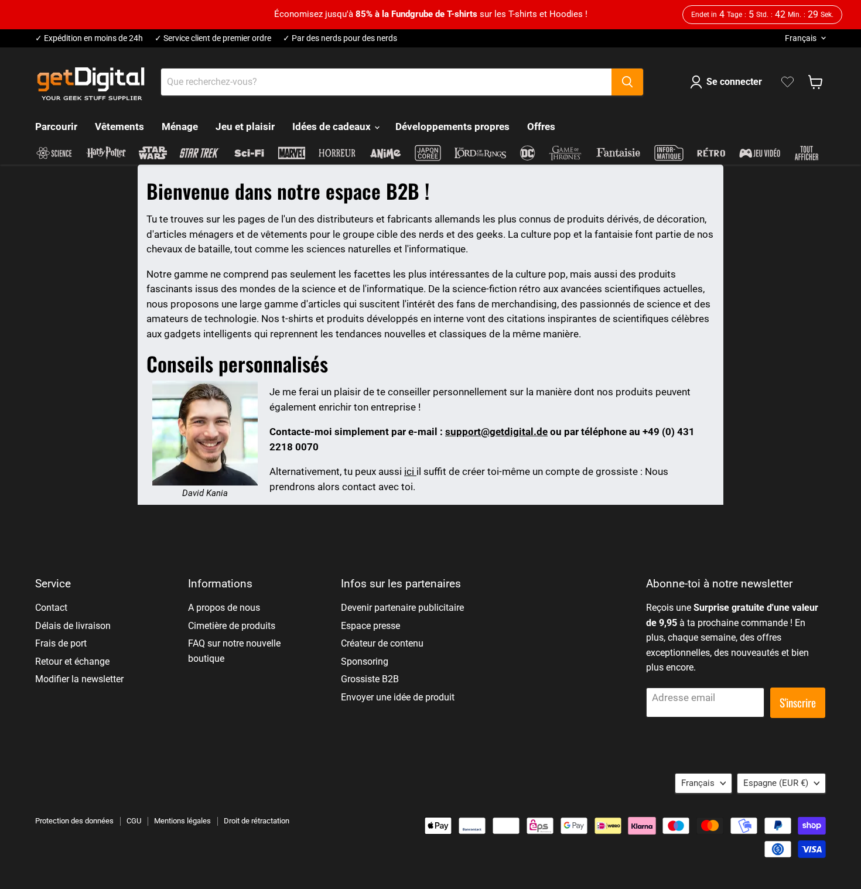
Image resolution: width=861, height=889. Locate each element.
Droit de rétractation (256, 820)
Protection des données (74, 820)
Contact (51, 607)
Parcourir (56, 126)
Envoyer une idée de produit (398, 697)
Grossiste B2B (370, 679)
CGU (134, 820)
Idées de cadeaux (332, 126)
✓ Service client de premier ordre (213, 38)
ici (410, 471)
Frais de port (61, 643)
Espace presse (370, 625)
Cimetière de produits (231, 625)
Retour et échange (72, 661)
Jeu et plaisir (245, 126)
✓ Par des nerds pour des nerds (340, 38)
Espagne (775, 783)
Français (800, 38)
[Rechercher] (627, 82)
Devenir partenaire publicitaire (402, 607)
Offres (541, 126)
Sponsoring (364, 661)
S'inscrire (798, 702)
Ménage (180, 126)
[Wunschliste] (787, 82)
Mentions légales (182, 820)
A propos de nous (224, 607)
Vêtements (119, 126)
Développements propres (452, 126)
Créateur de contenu (382, 643)
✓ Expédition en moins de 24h (89, 38)
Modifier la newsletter (79, 679)
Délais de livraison (73, 625)
